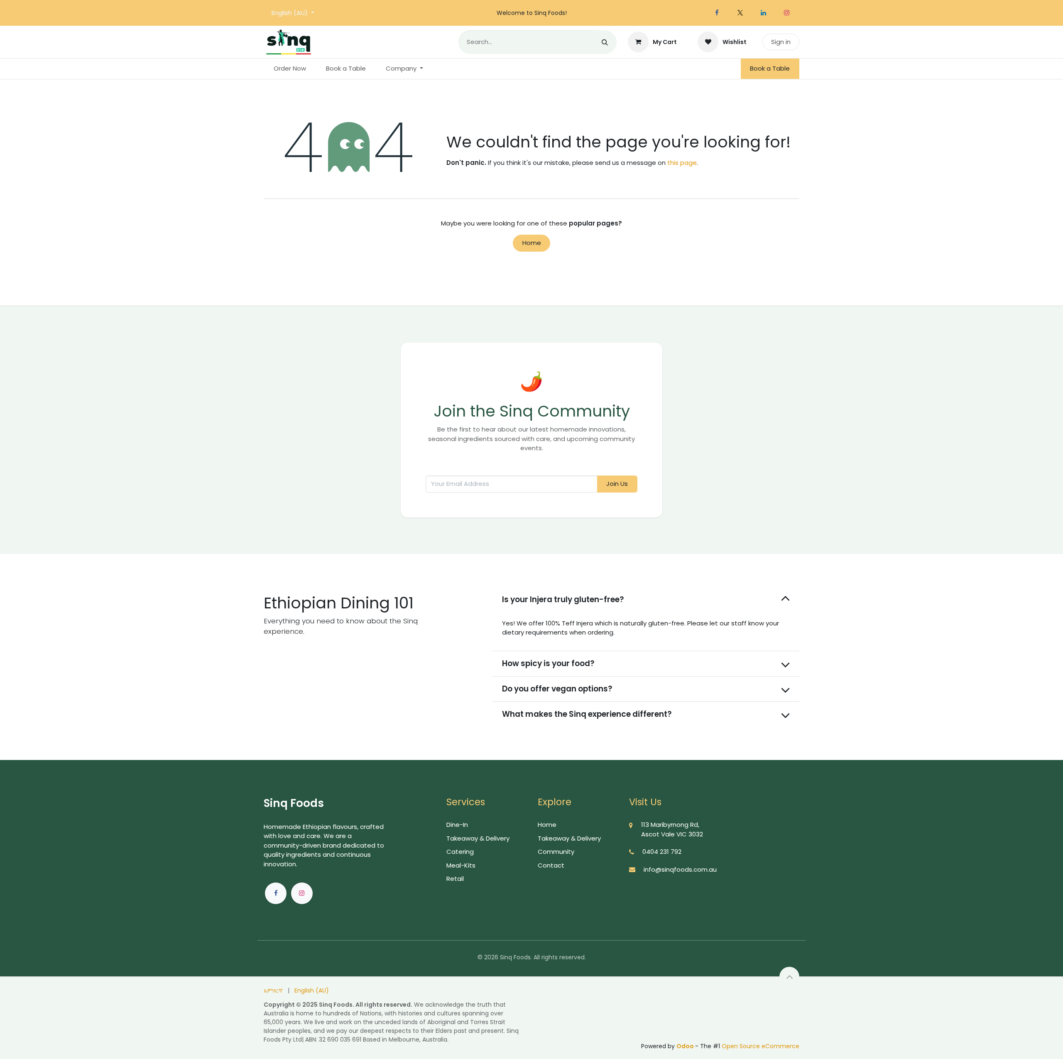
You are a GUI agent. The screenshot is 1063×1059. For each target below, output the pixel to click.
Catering (460, 851)
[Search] (605, 42)
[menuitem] (290, 69)
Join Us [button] (617, 483)
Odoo (685, 1046)
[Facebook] (716, 13)
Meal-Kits (460, 865)
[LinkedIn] (763, 13)
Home (531, 242)
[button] (789, 977)
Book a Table (770, 68)
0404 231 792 (661, 851)
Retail (455, 878)
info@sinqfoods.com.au (680, 869)
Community (556, 851)
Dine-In (457, 824)
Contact (551, 865)
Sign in (781, 41)
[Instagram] (786, 13)
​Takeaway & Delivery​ (477, 838)
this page (682, 162)
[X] (740, 13)
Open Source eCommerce (760, 1046)
